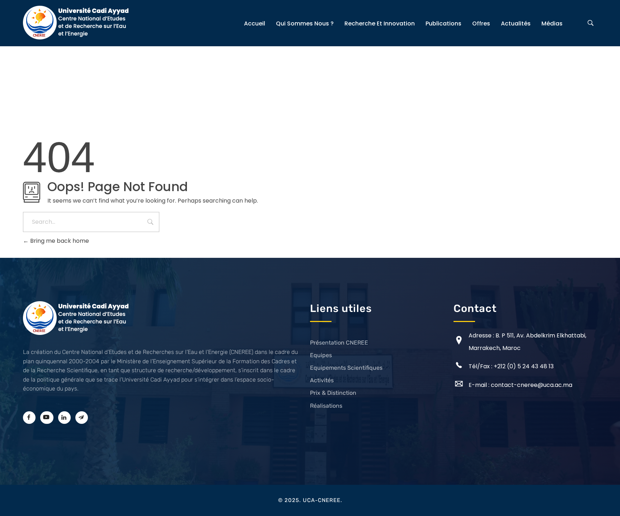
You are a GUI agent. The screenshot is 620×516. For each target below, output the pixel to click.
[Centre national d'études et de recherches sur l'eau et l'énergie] (77, 22)
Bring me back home (59, 241)
